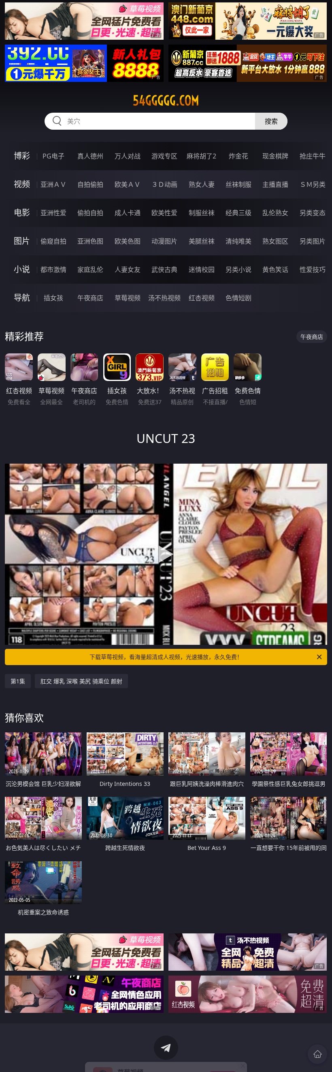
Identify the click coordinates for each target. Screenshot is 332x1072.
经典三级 (238, 212)
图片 (22, 240)
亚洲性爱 (53, 212)
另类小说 (238, 269)
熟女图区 (275, 241)
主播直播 (275, 184)
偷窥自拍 (53, 241)
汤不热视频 (164, 297)
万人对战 (127, 156)
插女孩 (53, 297)
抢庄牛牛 (313, 156)
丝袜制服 (238, 184)
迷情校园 (202, 269)
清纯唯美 (238, 241)
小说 (22, 269)
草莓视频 (127, 297)
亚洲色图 (90, 241)
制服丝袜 (202, 212)
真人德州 (90, 156)
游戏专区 (164, 156)
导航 (22, 297)
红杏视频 (202, 297)
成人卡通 (127, 212)
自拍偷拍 (90, 184)
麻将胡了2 (201, 156)
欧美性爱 (164, 212)
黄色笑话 (275, 269)
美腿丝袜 (202, 241)
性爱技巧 (313, 269)
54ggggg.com (166, 100)
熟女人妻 (202, 184)
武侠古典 (164, 269)
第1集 (18, 681)
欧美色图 (127, 241)
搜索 (271, 121)
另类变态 (313, 212)
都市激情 (53, 269)
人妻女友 (127, 269)
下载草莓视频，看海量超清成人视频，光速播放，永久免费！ (166, 657)
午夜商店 (90, 297)
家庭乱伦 (90, 269)
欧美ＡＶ (127, 184)
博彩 (22, 155)
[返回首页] (317, 1054)
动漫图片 (164, 241)
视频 (22, 184)
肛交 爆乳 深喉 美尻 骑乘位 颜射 (81, 681)
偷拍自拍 (90, 212)
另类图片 (313, 241)
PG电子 (53, 156)
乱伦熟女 (275, 212)
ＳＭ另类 (313, 184)
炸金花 (238, 156)
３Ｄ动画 (164, 184)
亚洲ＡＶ (53, 184)
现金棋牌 (275, 156)
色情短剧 (238, 297)
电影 (22, 212)
